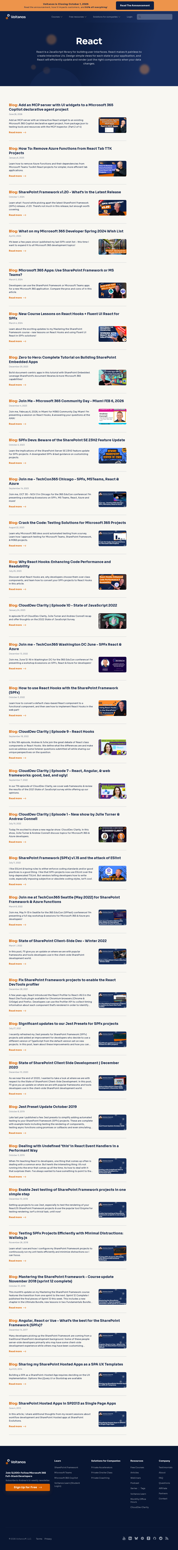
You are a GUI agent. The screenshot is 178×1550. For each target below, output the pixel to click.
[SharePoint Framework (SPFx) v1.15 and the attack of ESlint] (112, 873)
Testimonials (165, 1467)
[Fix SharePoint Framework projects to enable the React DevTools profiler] (112, 1000)
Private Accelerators (101, 1467)
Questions (164, 1483)
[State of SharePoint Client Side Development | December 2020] (112, 1083)
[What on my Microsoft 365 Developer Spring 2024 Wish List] (112, 247)
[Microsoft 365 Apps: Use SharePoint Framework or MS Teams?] (112, 290)
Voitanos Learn (138, 1494)
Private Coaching (100, 1478)
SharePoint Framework (66, 1467)
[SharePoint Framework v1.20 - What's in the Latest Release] (112, 208)
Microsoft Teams (63, 1472)
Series (133, 1488)
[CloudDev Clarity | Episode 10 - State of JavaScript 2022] (112, 621)
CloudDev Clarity (139, 1507)
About (162, 1472)
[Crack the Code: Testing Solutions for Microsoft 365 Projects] (112, 538)
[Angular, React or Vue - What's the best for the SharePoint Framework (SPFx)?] (112, 1341)
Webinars (135, 1478)
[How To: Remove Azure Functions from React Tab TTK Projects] (112, 168)
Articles (134, 1472)
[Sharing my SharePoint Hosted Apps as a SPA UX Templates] (112, 1380)
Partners (163, 1493)
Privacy (48, 1539)
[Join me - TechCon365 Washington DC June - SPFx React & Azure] (112, 664)
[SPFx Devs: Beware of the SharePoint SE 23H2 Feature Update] (112, 456)
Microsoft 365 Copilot (66, 1478)
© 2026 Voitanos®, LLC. (20, 1539)
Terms (39, 1539)
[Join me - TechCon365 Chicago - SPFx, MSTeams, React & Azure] (112, 499)
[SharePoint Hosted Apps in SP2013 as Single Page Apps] (112, 1419)
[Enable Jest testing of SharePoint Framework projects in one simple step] (112, 1210)
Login (129, 17)
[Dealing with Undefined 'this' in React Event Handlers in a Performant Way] (112, 1166)
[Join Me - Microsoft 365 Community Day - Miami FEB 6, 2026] (112, 416)
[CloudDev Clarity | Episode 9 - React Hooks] (112, 747)
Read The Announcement (135, 5)
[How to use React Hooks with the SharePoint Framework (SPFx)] (112, 708)
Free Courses (137, 1467)
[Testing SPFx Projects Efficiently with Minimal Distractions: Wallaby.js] (112, 1253)
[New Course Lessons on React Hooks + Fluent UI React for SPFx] (112, 334)
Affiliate (163, 1488)
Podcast (134, 1483)
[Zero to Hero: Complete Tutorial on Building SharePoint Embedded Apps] (112, 377)
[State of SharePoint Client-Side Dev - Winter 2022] (112, 956)
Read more (15, 132)
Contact (163, 1498)
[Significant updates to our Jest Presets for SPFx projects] (112, 1039)
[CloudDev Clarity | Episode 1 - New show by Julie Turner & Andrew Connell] (112, 834)
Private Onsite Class (101, 1472)
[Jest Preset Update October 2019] (112, 1122)
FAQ (161, 1478)
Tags (143, 1488)
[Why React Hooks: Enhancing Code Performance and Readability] (112, 582)
